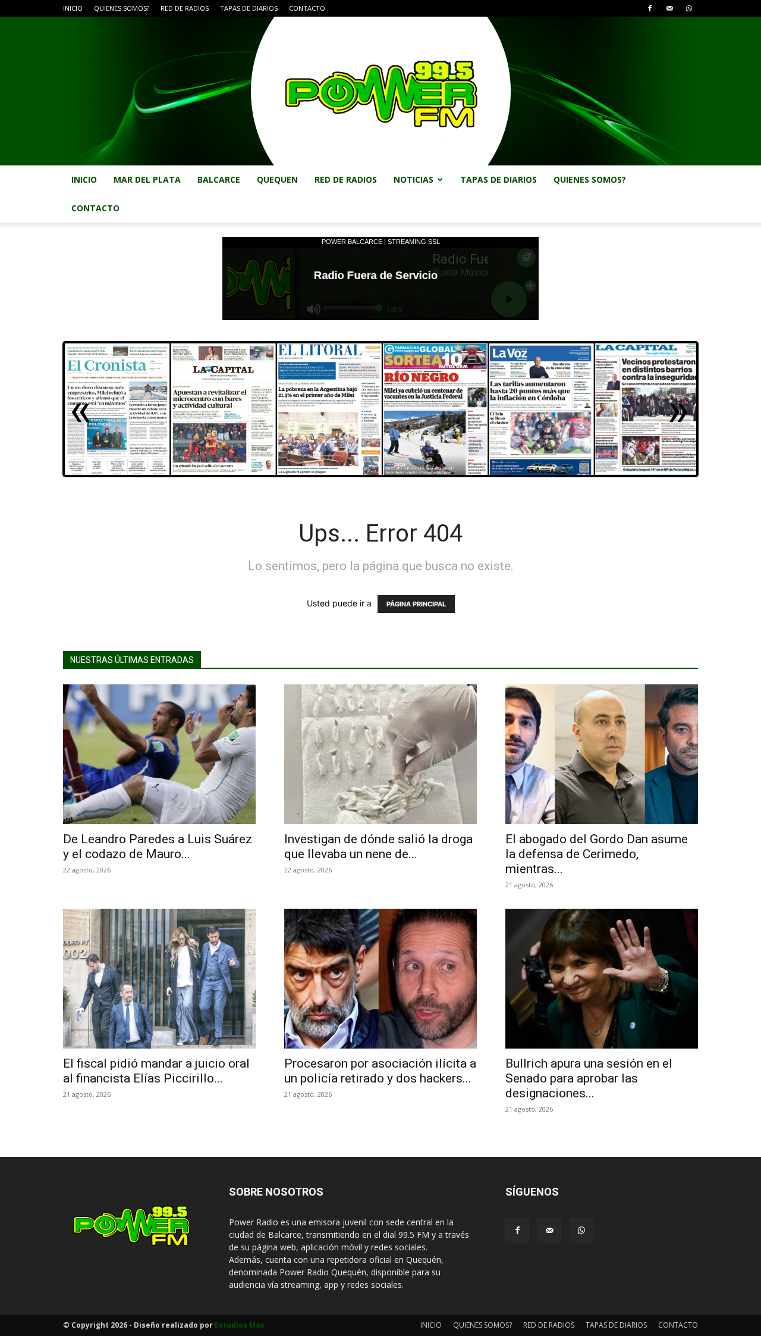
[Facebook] (650, 8)
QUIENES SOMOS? (121, 8)
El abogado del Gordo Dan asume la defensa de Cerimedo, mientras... (596, 854)
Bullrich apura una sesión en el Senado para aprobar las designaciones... (588, 1078)
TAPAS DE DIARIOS (249, 8)
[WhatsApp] (689, 8)
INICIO (73, 8)
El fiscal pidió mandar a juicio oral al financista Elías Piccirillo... (156, 1070)
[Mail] (669, 8)
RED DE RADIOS (185, 8)
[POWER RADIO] (380, 91)
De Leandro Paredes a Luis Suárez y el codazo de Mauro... (157, 846)
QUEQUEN (277, 179)
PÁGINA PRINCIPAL (416, 604)
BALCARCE (218, 179)
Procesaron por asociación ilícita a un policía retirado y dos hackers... (380, 1070)
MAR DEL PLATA (147, 179)
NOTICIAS (413, 179)
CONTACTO (307, 8)
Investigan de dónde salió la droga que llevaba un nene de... (378, 846)
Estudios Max (240, 1325)
